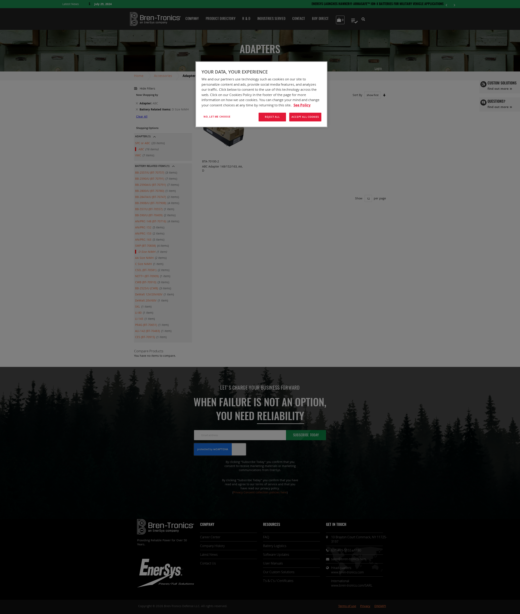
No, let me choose (217, 116)
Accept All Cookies (305, 117)
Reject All (272, 117)
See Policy (302, 105)
